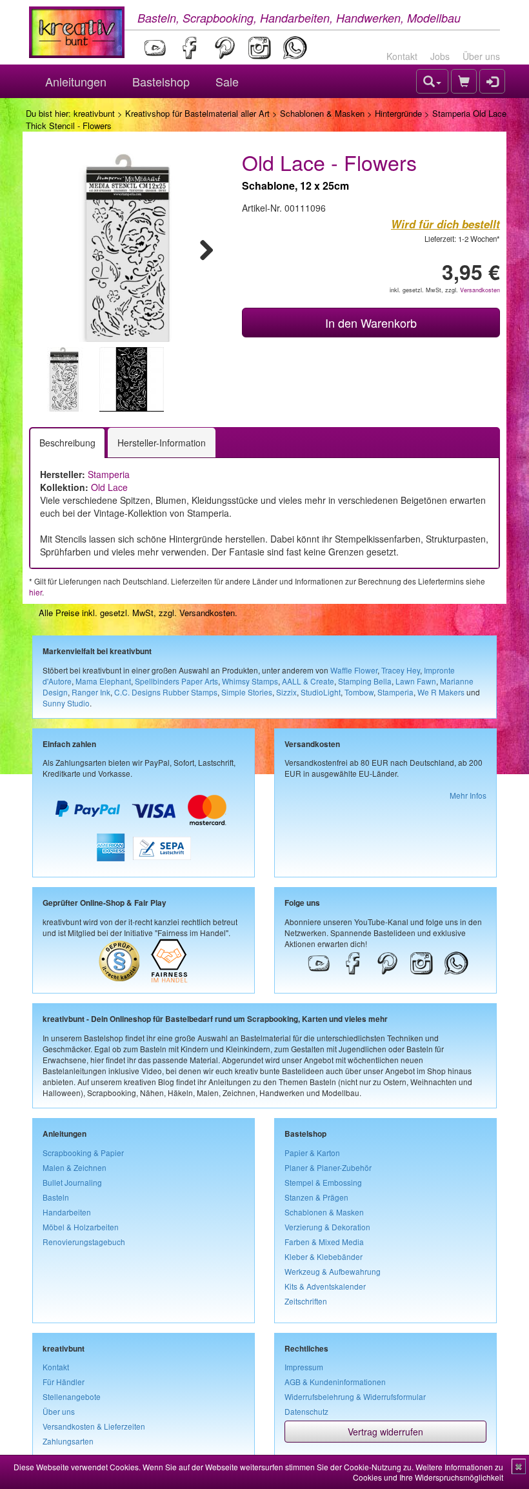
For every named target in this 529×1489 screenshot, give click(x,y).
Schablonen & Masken (322, 113)
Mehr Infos (468, 795)
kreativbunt (94, 113)
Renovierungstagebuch (84, 1241)
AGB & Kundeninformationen (335, 1381)
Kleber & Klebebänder (323, 1256)
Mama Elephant (103, 680)
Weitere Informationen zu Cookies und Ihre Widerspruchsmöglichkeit (428, 1472)
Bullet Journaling (72, 1182)
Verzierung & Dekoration (327, 1226)
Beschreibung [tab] (67, 442)
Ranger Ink (91, 691)
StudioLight (321, 691)
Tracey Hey (400, 670)
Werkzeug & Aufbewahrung (332, 1271)
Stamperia (109, 474)
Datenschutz (306, 1411)
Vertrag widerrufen (385, 1431)
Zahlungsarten (68, 1440)
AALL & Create (308, 680)
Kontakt (401, 56)
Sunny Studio (66, 702)
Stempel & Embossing (323, 1182)
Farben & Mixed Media (324, 1241)
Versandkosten (480, 290)
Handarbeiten (67, 1211)
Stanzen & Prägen (316, 1197)
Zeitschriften (305, 1300)
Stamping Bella (365, 680)
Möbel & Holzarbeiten (81, 1226)
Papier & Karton (312, 1152)
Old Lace (109, 487)
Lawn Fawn (415, 680)
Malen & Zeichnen (74, 1167)
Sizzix (286, 691)
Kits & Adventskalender (325, 1286)
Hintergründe (398, 113)
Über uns (481, 56)
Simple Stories (246, 691)
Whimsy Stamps (250, 680)
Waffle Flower (353, 670)
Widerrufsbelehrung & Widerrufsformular (355, 1396)
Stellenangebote (72, 1396)
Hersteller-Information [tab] (161, 442)
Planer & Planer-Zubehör (328, 1167)
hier (35, 591)
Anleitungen (75, 81)
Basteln (56, 1197)
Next (201, 248)
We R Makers (440, 691)
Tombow (359, 691)
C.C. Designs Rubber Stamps (165, 691)
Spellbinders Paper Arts (176, 680)
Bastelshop (161, 81)
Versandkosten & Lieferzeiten (94, 1426)
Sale (227, 81)
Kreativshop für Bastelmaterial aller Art (197, 113)
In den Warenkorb (371, 322)
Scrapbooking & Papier (83, 1152)
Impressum (303, 1366)
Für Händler (64, 1381)
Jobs (440, 56)
